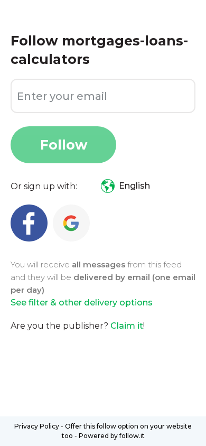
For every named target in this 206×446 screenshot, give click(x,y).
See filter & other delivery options (82, 303)
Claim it (126, 326)
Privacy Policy (36, 426)
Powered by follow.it (112, 436)
